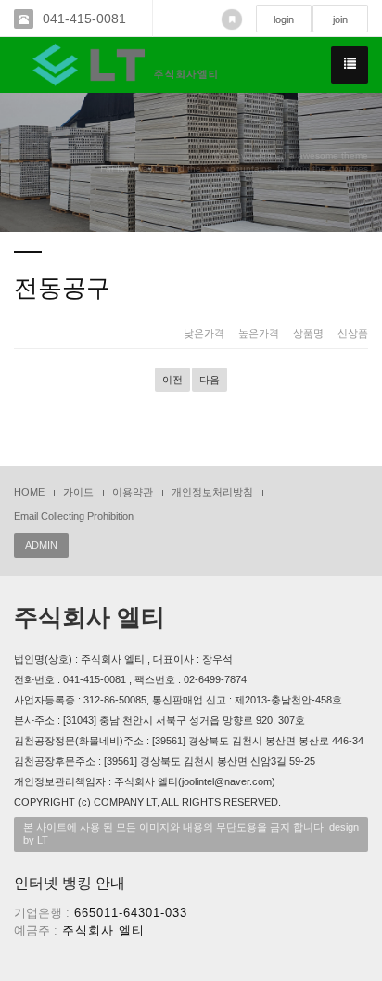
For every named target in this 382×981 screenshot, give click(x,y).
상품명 (308, 333)
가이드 (78, 491)
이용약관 (132, 491)
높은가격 (258, 333)
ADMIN (41, 544)
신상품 (352, 333)
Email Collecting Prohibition (74, 516)
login (284, 19)
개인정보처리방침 (212, 491)
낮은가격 (204, 333)
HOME (29, 491)
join (340, 19)
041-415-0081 (84, 18)
